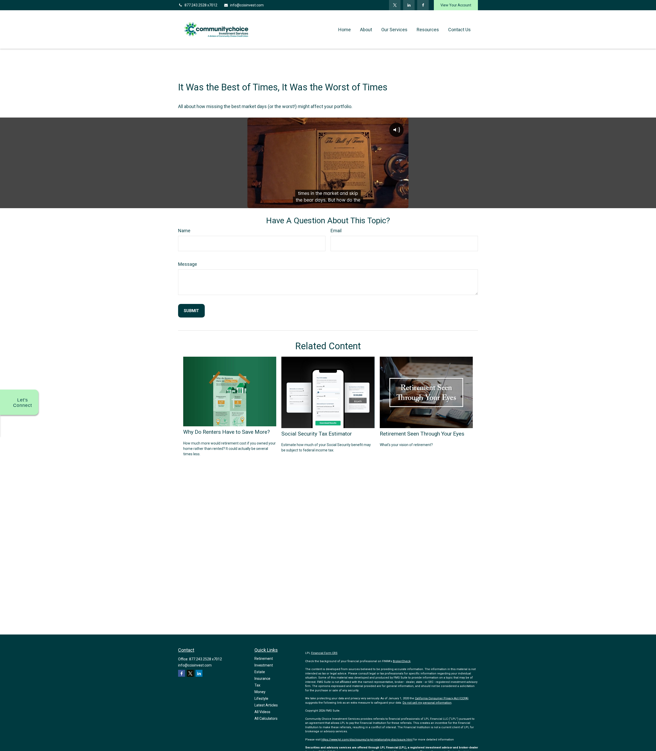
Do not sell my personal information (427, 702)
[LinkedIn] (409, 5)
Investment (263, 665)
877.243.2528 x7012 (200, 5)
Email (336, 230)
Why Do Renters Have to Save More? (226, 432)
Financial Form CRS (324, 653)
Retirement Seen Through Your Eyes (422, 433)
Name (184, 230)
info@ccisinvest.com (247, 5)
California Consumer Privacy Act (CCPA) (441, 698)
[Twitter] (395, 5)
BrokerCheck (402, 661)
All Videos (262, 712)
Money (259, 692)
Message (187, 264)
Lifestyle (261, 698)
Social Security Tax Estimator (316, 433)
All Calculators (266, 718)
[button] (344, 30)
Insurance (262, 678)
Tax (257, 685)
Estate (259, 672)
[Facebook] (423, 5)
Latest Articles (266, 705)
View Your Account (455, 5)
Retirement (263, 659)
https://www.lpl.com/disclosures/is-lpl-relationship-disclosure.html (367, 739)
